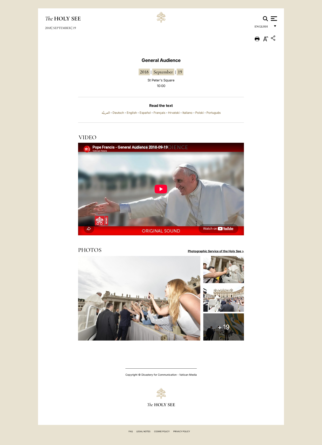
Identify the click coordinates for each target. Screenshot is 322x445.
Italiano (187, 113)
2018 (48, 28)
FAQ (131, 431)
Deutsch (118, 113)
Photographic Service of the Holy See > (216, 251)
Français (159, 113)
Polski (199, 113)
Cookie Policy (162, 431)
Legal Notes (143, 431)
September (62, 28)
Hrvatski (174, 113)
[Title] (273, 39)
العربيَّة (106, 113)
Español (145, 113)
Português (213, 113)
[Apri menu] (273, 18)
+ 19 (224, 327)
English (263, 27)
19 (74, 28)
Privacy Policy (181, 431)
